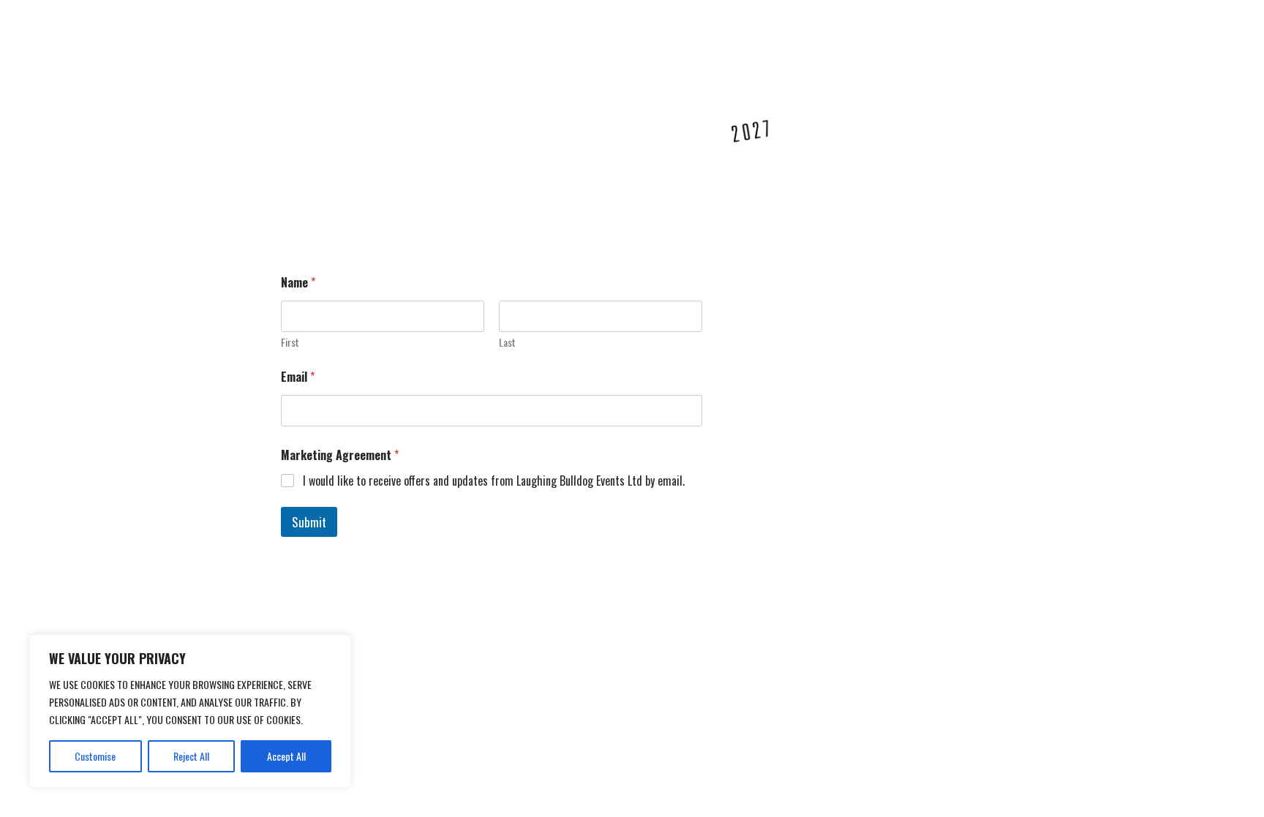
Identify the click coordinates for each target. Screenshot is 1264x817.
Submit (309, 522)
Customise (95, 756)
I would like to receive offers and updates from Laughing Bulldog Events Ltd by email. (494, 481)
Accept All (286, 756)
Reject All (191, 756)
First (290, 342)
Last (507, 342)
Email (298, 377)
